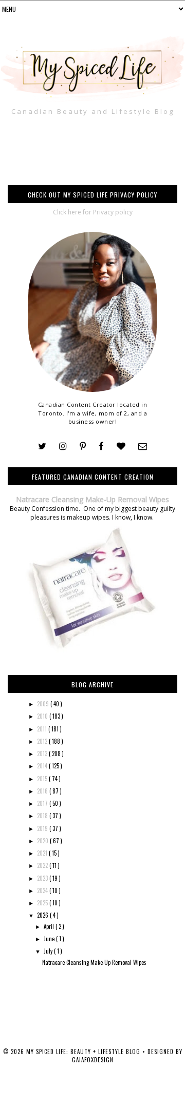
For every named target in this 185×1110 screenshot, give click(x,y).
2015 (43, 779)
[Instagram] (63, 446)
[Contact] (142, 446)
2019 (43, 828)
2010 (43, 716)
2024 (43, 890)
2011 (42, 729)
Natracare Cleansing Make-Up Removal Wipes (92, 499)
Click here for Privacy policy (93, 212)
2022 (43, 865)
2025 (43, 903)
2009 (43, 704)
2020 (43, 841)
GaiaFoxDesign (93, 1060)
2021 (43, 853)
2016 (43, 791)
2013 (43, 753)
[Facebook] (101, 446)
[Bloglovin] (121, 446)
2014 (43, 766)
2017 (43, 803)
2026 (43, 915)
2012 (43, 741)
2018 (43, 815)
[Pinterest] (83, 446)
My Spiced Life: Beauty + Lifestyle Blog (84, 1051)
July (49, 951)
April (49, 926)
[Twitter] (42, 446)
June (50, 939)
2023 (43, 878)
